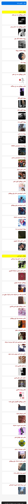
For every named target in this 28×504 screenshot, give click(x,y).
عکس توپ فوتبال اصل (20, 437)
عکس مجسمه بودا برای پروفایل (18, 318)
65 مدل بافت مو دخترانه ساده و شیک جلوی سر (14, 295)
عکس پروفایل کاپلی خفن (19, 181)
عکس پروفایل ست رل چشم (19, 15)
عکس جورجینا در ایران (20, 449)
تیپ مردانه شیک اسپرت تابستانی (17, 485)
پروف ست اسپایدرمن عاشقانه (18, 146)
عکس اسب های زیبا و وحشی (18, 259)
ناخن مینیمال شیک (21, 413)
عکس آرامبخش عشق (20, 330)
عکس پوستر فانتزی (21, 390)
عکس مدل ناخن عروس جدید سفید (17, 354)
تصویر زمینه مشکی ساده (20, 473)
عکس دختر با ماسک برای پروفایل (17, 461)
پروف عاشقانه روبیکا (21, 51)
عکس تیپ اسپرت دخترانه (19, 425)
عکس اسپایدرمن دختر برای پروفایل (17, 193)
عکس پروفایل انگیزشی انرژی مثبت (17, 402)
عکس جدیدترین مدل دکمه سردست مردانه (15, 342)
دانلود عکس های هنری (20, 378)
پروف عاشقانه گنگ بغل (20, 39)
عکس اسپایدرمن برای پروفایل (18, 205)
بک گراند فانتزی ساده (20, 366)
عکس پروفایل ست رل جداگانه (18, 86)
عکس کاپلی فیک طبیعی (20, 241)
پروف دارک (23, 62)
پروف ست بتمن (22, 134)
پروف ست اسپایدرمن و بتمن (19, 158)
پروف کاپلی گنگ (22, 98)
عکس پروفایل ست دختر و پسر (18, 27)
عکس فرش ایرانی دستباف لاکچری (17, 271)
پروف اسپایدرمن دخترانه (20, 217)
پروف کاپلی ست (22, 122)
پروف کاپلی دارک (21, 110)
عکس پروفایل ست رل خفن (19, 74)
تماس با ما (19, 3)
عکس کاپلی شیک (21, 170)
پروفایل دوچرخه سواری (20, 283)
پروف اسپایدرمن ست (20, 229)
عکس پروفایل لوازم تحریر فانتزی (18, 306)
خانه (25, 3)
